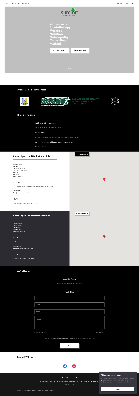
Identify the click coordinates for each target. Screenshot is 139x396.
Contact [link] (120, 3)
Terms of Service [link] (86, 338)
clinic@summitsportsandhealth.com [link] (23, 193)
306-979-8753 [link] (17, 191)
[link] (69, 3)
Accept (118, 389)
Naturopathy (16, 174)
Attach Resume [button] (40, 332)
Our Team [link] (25, 3)
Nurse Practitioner (18, 176)
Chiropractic (16, 166)
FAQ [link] (127, 3)
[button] (15, 3)
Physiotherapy (17, 229)
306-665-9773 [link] (17, 246)
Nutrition (15, 172)
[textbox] (69, 298)
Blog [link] (132, 3)
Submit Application (69, 345)
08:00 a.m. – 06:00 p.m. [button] (27, 203)
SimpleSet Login (80, 50)
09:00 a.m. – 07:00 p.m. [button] (27, 258)
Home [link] (7, 3)
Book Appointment (59, 50)
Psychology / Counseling (20, 170)
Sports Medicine (17, 225)
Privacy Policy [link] (76, 338)
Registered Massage (19, 168)
